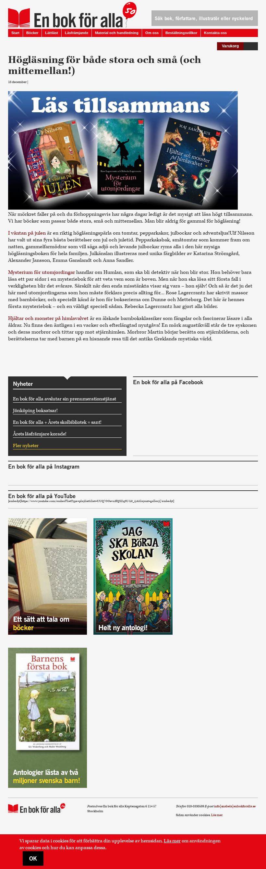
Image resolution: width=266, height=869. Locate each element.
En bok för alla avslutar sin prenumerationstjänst (64, 399)
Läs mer (172, 841)
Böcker (32, 33)
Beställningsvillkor (181, 33)
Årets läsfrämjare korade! (39, 434)
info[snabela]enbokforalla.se (235, 806)
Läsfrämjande (76, 33)
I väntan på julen (27, 233)
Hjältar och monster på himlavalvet (49, 318)
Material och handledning (117, 33)
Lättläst (51, 33)
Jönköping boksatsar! (35, 411)
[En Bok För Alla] (65, 15)
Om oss (152, 33)
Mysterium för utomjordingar (42, 272)
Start (15, 33)
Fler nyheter (26, 446)
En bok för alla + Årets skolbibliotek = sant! (57, 422)
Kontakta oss (215, 33)
